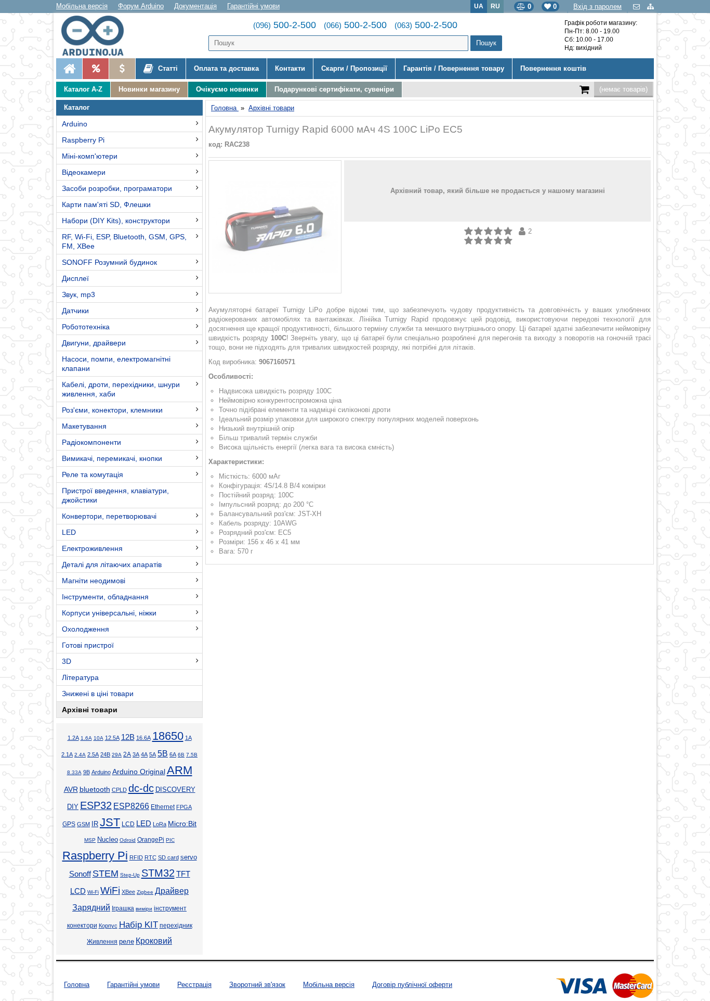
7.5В (192, 755)
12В (128, 737)
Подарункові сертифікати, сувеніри (334, 89)
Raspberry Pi (83, 140)
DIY (72, 807)
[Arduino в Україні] (101, 36)
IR (94, 824)
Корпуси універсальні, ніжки (109, 613)
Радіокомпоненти (91, 442)
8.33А (74, 772)
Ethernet (163, 806)
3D (66, 661)
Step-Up (130, 875)
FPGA (184, 807)
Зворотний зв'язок (257, 985)
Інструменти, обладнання (105, 597)
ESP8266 (131, 806)
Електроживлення (92, 548)
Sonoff (80, 874)
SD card (168, 857)
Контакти (290, 68)
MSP (90, 840)
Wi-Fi (93, 892)
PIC (170, 840)
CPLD (119, 790)
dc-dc (141, 788)
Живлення (102, 941)
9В (86, 772)
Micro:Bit (182, 824)
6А (172, 754)
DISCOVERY (175, 789)
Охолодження (85, 629)
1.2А (73, 738)
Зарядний (91, 907)
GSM (83, 824)
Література (80, 677)
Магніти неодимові (93, 580)
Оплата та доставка (226, 68)
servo (188, 857)
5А (152, 754)
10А (98, 738)
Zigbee (145, 892)
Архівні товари (89, 709)
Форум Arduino (141, 6)
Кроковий (154, 940)
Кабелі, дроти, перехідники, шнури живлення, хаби (121, 389)
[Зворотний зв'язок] (637, 6)
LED (69, 532)
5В (162, 753)
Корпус (108, 925)
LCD (128, 823)
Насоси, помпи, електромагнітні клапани (116, 364)
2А (127, 754)
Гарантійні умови (253, 6)
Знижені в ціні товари (98, 693)
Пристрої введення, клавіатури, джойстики (115, 495)
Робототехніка (86, 327)
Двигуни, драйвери (94, 343)
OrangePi (150, 839)
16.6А (143, 738)
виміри (144, 909)
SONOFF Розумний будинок (109, 262)
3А (136, 754)
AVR (71, 789)
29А (117, 755)
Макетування (84, 426)
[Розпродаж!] (95, 68)
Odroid (128, 840)
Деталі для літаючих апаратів (112, 564)
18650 (167, 735)
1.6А (86, 738)
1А (188, 738)
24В (105, 754)
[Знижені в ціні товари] (122, 68)
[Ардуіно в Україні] (69, 68)
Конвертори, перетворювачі (109, 516)
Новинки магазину (149, 89)
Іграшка (123, 908)
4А (144, 754)
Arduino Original (138, 771)
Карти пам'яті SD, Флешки (106, 204)
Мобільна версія (82, 6)
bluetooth (95, 789)
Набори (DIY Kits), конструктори (116, 220)
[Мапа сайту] (650, 6)
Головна (76, 985)
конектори (82, 925)
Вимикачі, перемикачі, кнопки (112, 458)
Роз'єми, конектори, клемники (112, 410)
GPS (68, 824)
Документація (195, 6)
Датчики (75, 310)
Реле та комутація (92, 474)
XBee (128, 892)
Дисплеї (75, 278)
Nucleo (107, 839)
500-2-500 (284, 25)
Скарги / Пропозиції (354, 68)
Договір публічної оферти (412, 985)
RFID (136, 857)
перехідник (176, 925)
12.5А (112, 738)
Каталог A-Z (83, 89)
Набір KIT (138, 924)
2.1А (67, 754)
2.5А (93, 754)
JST (110, 822)
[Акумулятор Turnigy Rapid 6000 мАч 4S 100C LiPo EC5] (275, 226)
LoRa (159, 824)
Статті (167, 68)
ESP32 (96, 805)
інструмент (170, 908)
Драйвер (172, 891)
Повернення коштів (553, 68)
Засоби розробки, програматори (117, 188)
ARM (179, 770)
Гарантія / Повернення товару (453, 68)
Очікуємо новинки (227, 89)
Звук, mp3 (78, 294)
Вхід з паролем (597, 6)
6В (181, 755)
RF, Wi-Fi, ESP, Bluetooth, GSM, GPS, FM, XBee (124, 241)
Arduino (74, 124)
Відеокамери (84, 172)
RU (495, 6)
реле (126, 941)
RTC (150, 857)
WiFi (110, 890)
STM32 (158, 873)
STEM (106, 873)
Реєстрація (194, 985)
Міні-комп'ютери (89, 156)
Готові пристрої (88, 645)
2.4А (80, 755)
